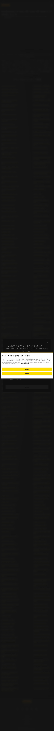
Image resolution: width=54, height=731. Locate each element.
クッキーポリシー (25, 363)
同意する (27, 373)
